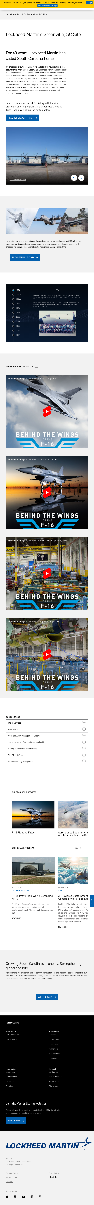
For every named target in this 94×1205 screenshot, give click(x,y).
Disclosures (54, 1086)
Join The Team (45, 996)
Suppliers (10, 1086)
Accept (89, 2)
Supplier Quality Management (21, 761)
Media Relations (56, 1076)
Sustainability (54, 1053)
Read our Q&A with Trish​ (20, 117)
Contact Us (53, 1071)
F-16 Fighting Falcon (24, 832)
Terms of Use (11, 1177)
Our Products (11, 1039)
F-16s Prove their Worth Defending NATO (32, 897)
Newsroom (53, 1048)
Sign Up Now (14, 1120)
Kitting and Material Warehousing (22, 748)
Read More (16, 918)
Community (54, 1039)
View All (78, 848)
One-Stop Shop (14, 729)
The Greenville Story (23, 257)
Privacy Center (12, 1173)
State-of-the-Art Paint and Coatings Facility (26, 742)
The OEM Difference (16, 755)
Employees (10, 1071)
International (11, 1076)
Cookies (9, 1181)
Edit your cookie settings (47, 5)
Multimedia (54, 1081)
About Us (53, 1058)
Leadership (54, 1044)
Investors (10, 1081)
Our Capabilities (13, 1034)
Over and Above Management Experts (24, 735)
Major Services (14, 722)
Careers (52, 1034)
